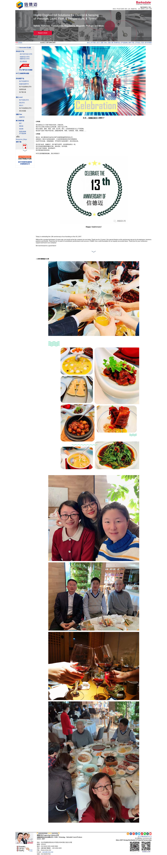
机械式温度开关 (24, 84)
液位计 (21, 105)
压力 (98, 42)
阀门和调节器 (116, 42)
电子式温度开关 (24, 81)
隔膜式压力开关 (25, 59)
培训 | (143, 42)
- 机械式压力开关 (24, 57)
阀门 (20, 123)
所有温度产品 (20, 78)
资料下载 (131, 42)
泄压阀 (21, 129)
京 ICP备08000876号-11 (145, 836)
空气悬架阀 (124, 42)
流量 (109, 42)
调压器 (21, 126)
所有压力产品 (20, 51)
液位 (105, 42)
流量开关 (22, 117)
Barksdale (25, 47)
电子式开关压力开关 (26, 54)
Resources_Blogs (21, 139)
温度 (102, 42)
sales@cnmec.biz (47, 852)
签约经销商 (148, 42)
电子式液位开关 (24, 100)
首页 (88, 42)
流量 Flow (19, 114)
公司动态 (137, 42)
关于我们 (93, 42)
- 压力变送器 (23, 61)
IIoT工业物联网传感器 (22, 73)
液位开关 (22, 102)
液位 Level (19, 97)
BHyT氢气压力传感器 (25, 70)
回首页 (20, 42)
